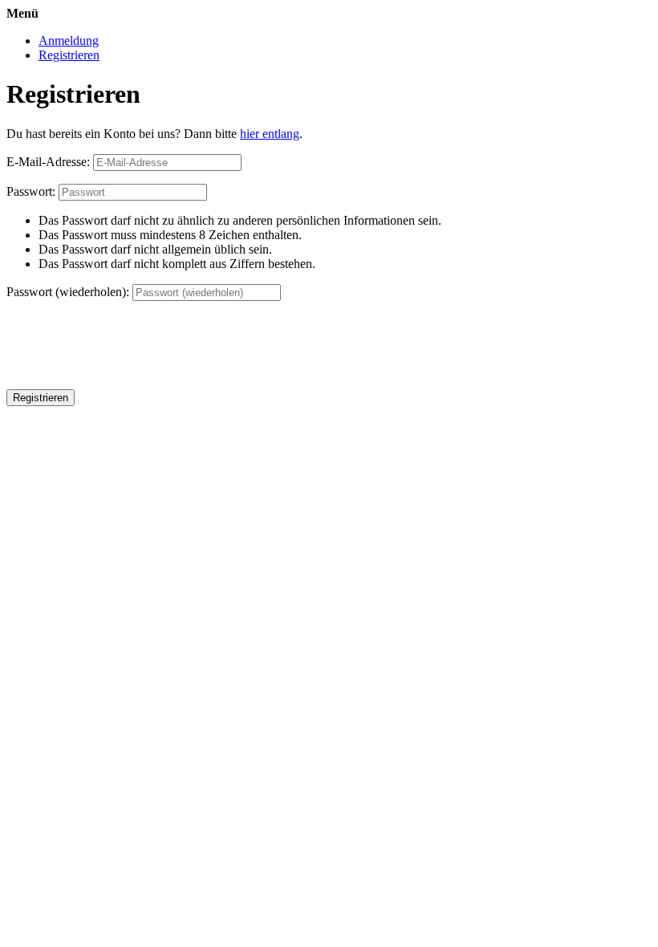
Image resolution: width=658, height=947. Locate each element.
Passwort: (30, 191)
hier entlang (269, 133)
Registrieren (69, 55)
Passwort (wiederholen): (67, 292)
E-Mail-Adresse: (48, 162)
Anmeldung (69, 40)
